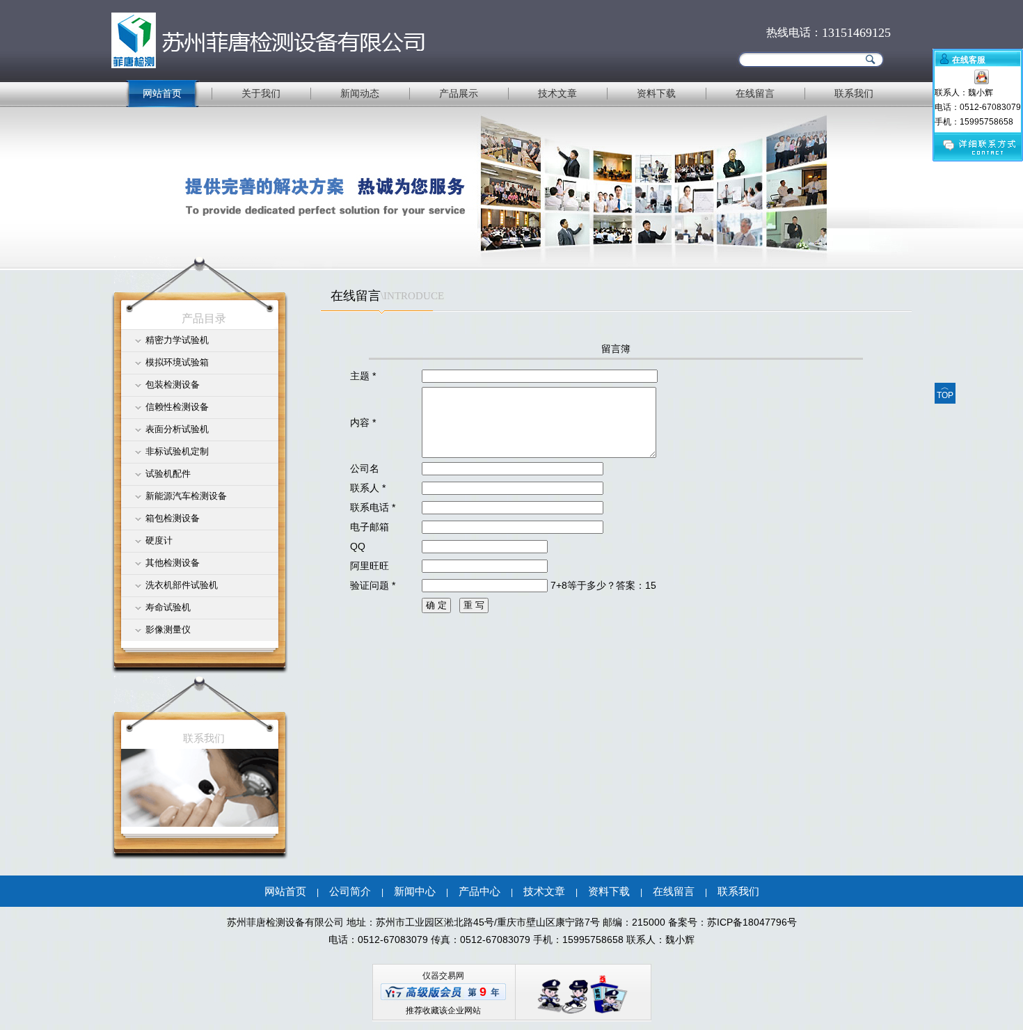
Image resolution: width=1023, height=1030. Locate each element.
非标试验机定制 (177, 451)
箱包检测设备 (172, 518)
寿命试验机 (168, 607)
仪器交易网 (443, 976)
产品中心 (479, 891)
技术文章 (557, 93)
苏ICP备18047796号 (752, 922)
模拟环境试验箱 (177, 362)
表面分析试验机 (177, 429)
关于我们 (260, 93)
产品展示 (458, 93)
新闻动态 (359, 93)
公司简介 (350, 891)
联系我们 (853, 93)
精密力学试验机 (177, 340)
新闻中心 (415, 891)
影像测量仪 (168, 629)
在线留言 (755, 93)
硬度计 (159, 540)
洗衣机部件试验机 (181, 585)
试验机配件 (168, 473)
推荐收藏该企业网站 (443, 1010)
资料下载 (656, 93)
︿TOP (945, 391)
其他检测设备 (172, 562)
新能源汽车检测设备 (186, 496)
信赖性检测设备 (177, 407)
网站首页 (162, 93)
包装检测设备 (172, 384)
